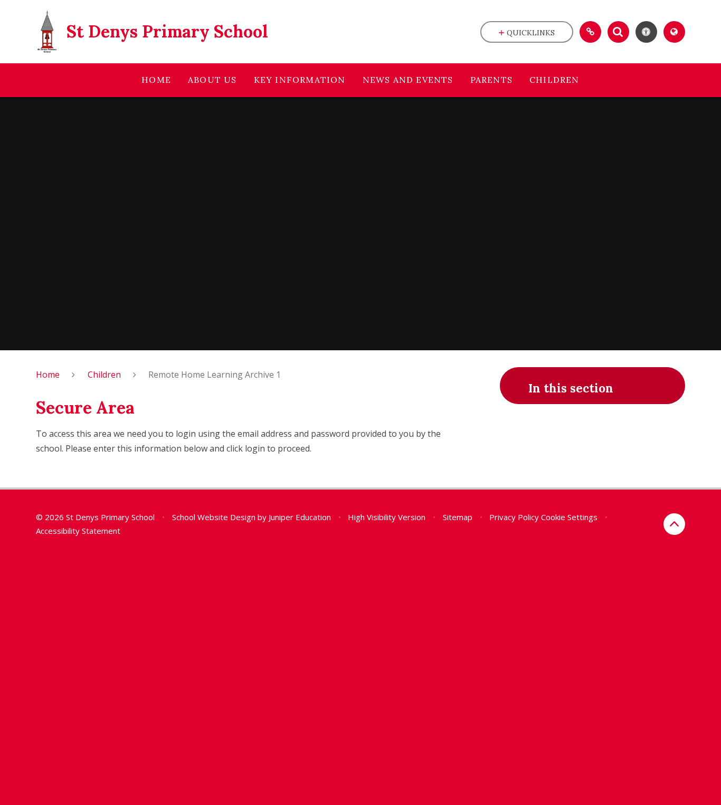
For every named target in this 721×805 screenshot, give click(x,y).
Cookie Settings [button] (569, 517)
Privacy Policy (514, 517)
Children (104, 374)
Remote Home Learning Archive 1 (214, 374)
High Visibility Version (386, 517)
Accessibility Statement (78, 530)
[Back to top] (674, 524)
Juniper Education (300, 517)
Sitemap (457, 517)
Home (48, 374)
